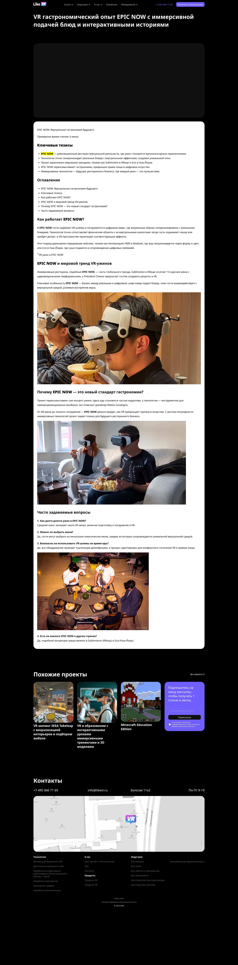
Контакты (89, 870)
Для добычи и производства (145, 870)
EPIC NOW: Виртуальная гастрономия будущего (69, 188)
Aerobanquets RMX (119, 243)
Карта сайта (119, 898)
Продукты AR (91, 880)
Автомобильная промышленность (187, 861)
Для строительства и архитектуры (148, 880)
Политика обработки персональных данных (119, 902)
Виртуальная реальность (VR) (48, 861)
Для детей (136, 866)
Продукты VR (91, 884)
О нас (97, 4)
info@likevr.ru (98, 790)
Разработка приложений (45, 881)
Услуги (67, 4)
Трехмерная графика (43, 885)
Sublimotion (95, 640)
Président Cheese (94, 276)
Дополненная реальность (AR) (48, 866)
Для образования (140, 875)
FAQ (87, 866)
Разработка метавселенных (47, 890)
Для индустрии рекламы (143, 884)
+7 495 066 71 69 (164, 4)
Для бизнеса (137, 861)
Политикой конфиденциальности (181, 723)
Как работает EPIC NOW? (56, 197)
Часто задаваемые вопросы (57, 210)
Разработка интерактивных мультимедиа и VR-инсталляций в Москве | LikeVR (50, 873)
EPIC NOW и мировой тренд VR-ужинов (64, 201)
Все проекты (196, 674)
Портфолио (111, 4)
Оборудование (128, 4)
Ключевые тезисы (51, 193)
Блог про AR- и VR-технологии (99, 861)
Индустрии (82, 4)
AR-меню (46, 411)
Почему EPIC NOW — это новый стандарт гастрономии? (74, 206)
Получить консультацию (190, 4)
